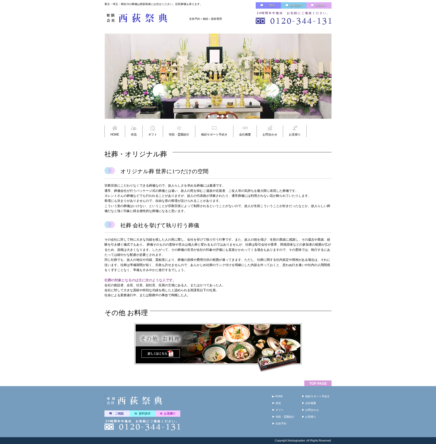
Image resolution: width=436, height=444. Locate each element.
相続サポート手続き (214, 134)
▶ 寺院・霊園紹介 (283, 416)
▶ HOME (277, 396)
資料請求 (296, 5)
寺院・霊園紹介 (179, 134)
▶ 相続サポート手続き (316, 396)
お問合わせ (270, 134)
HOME (114, 134)
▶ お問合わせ (310, 410)
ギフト (152, 134)
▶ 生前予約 (279, 423)
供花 (134, 134)
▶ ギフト (278, 410)
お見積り (321, 5)
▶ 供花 (276, 403)
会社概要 (245, 134)
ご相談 (270, 5)
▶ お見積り (309, 416)
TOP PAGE (318, 383)
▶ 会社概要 (309, 403)
